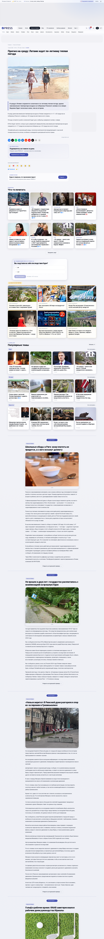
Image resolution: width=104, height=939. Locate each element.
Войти (97, 1)
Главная (20, 28)
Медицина (80, 32)
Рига (28, 32)
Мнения (70, 28)
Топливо (23, 32)
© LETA (27, 47)
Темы (3, 32)
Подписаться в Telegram (19, 154)
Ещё (75, 28)
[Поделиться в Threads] (32, 140)
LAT (101, 28)
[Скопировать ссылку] (39, 140)
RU (97, 28)
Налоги (17, 32)
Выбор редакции (61, 28)
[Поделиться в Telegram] (19, 140)
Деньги (42, 32)
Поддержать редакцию (87, 1)
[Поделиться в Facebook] (9, 140)
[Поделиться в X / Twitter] (12, 140)
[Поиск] (86, 28)
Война (62, 32)
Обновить (92, 344)
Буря (7, 32)
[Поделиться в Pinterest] (29, 140)
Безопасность (49, 32)
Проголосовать (20, 276)
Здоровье (56, 32)
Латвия (12, 32)
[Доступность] (101, 1)
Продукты (73, 32)
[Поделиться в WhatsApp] (16, 140)
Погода (67, 32)
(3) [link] (47, 216)
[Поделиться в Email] (36, 140)
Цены (37, 32)
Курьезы (11, 405)
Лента (26, 28)
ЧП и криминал (50, 28)
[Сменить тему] (93, 28)
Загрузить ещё (52, 252)
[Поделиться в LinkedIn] (22, 140)
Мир (43, 28)
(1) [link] (82, 244)
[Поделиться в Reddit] (26, 140)
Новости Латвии (35, 28)
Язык (32, 32)
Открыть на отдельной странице (52, 566)
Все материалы (92, 349)
